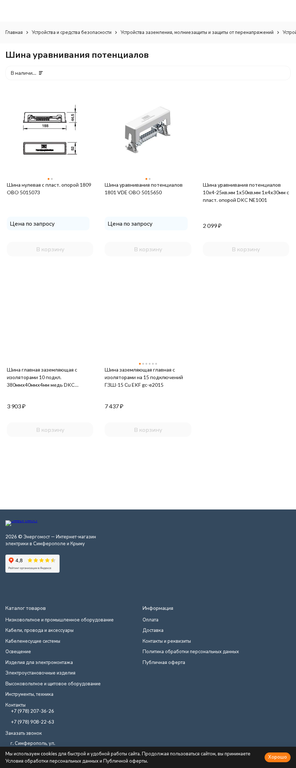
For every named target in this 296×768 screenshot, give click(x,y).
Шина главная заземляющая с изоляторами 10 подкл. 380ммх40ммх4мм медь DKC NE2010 (42, 377)
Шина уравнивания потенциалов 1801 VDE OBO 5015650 (144, 188)
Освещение (18, 651)
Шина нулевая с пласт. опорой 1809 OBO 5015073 (49, 188)
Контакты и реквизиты (167, 641)
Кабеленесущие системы (32, 641)
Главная (14, 32)
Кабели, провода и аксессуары (39, 630)
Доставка (153, 630)
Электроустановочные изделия (40, 673)
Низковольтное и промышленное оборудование (59, 619)
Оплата (150, 619)
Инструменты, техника (29, 694)
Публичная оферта (164, 662)
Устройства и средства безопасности (72, 32)
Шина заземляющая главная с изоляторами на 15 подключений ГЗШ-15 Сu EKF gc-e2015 (144, 377)
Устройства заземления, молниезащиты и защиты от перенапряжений (197, 32)
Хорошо (277, 757)
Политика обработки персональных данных (191, 651)
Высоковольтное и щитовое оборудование (53, 683)
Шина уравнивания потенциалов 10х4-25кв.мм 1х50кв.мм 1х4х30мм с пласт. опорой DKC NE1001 (246, 192)
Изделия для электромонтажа (39, 662)
